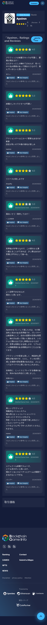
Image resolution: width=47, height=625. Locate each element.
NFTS (4, 565)
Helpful (11, 78)
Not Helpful (24, 78)
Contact (23, 554)
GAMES (5, 560)
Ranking (6, 554)
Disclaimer (6, 578)
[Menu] (42, 3)
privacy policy (17, 578)
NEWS (5, 571)
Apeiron (21, 18)
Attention (28, 578)
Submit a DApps (26, 560)
